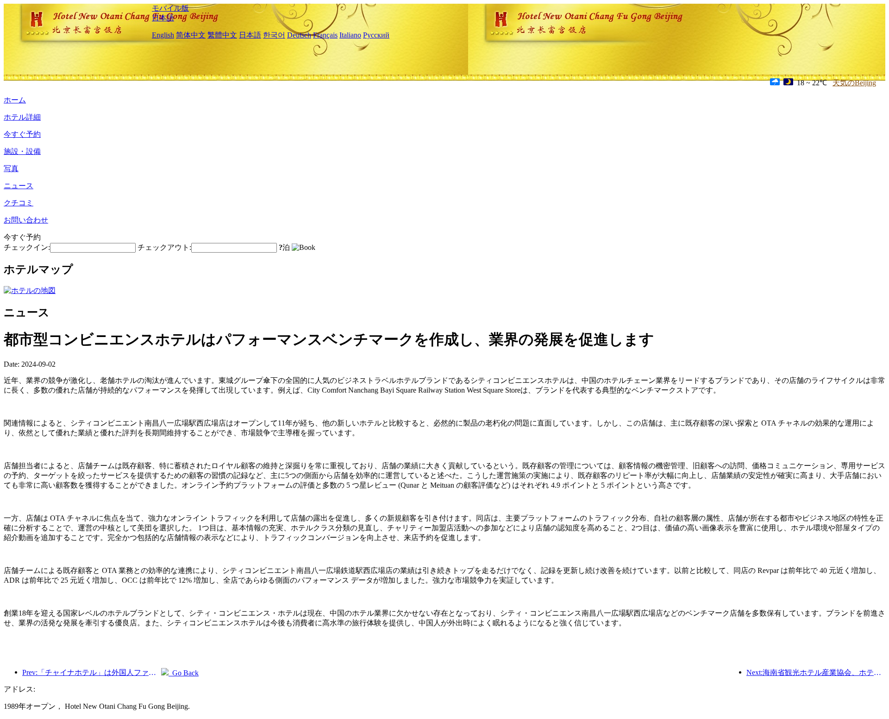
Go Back (184, 673)
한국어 (274, 35)
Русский (376, 35)
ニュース (18, 186)
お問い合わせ (26, 220)
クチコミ (18, 203)
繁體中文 (222, 35)
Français (325, 35)
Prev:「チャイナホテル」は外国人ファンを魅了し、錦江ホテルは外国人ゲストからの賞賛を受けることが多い (91, 672)
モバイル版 (170, 8)
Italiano (350, 35)
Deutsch (299, 35)
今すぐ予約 (22, 134)
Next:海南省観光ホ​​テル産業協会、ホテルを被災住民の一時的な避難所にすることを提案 (815, 672)
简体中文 (191, 35)
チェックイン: (27, 247)
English (163, 35)
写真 (11, 168)
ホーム (15, 100)
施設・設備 (22, 151)
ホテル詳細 (22, 117)
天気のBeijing (854, 83)
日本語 (163, 18)
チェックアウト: (164, 247)
